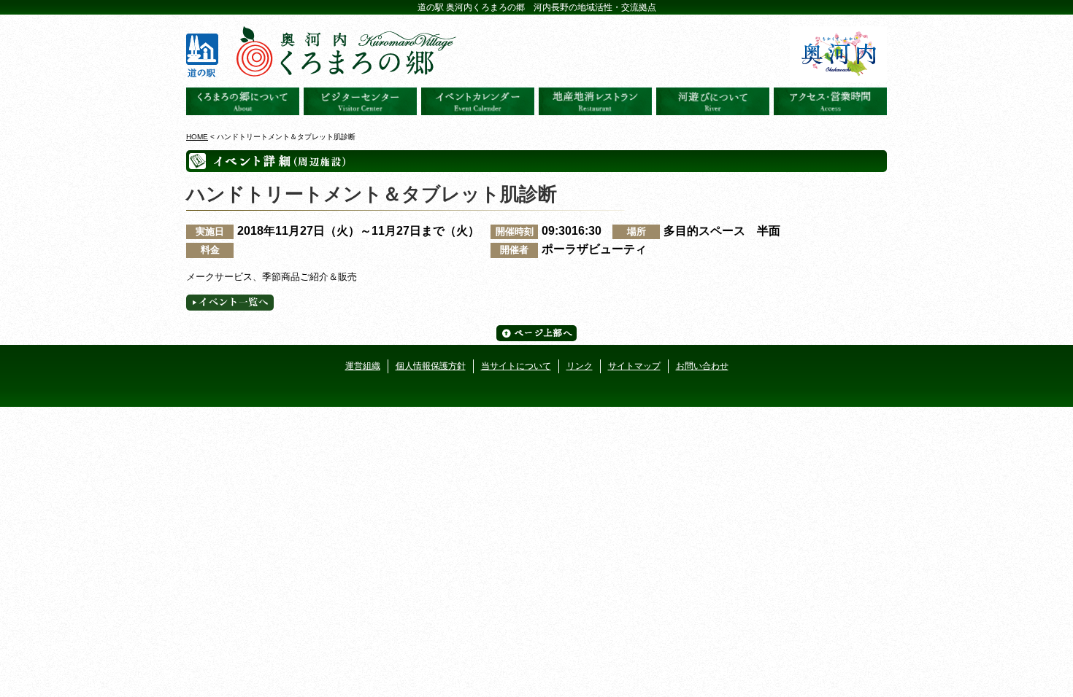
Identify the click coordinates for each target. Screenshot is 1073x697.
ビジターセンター (360, 101)
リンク (579, 366)
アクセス (830, 101)
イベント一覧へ (230, 303)
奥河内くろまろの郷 (242, 101)
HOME (197, 137)
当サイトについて (516, 366)
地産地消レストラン (595, 101)
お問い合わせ (702, 366)
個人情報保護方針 (431, 366)
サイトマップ (634, 366)
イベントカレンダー (477, 101)
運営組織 (362, 366)
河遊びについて (712, 101)
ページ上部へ (536, 333)
